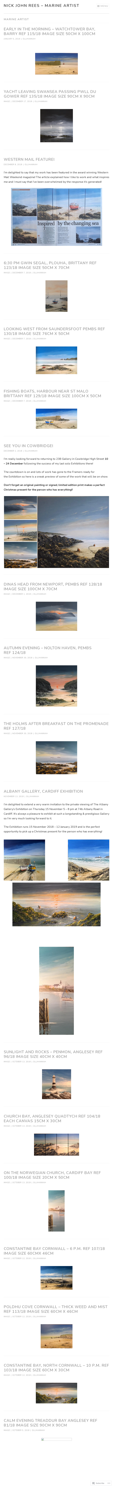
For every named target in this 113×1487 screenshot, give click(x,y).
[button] (20, 508)
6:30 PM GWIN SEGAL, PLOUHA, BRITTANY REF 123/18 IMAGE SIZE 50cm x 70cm (50, 265)
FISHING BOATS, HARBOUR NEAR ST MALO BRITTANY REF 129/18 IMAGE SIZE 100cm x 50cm (52, 394)
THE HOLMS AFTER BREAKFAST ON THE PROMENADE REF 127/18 (56, 726)
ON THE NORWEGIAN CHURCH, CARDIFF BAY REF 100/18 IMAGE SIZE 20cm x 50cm (52, 1175)
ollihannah (29, 39)
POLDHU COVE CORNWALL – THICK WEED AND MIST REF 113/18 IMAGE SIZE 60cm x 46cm (56, 1309)
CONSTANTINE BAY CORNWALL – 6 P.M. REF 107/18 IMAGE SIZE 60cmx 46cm (54, 1251)
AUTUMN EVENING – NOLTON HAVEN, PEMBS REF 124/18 (48, 650)
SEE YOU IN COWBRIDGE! (28, 446)
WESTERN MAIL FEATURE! (29, 159)
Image (7, 101)
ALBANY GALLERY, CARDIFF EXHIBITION (43, 791)
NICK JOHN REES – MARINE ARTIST (41, 5)
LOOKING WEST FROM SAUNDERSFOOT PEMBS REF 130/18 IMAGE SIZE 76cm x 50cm (54, 331)
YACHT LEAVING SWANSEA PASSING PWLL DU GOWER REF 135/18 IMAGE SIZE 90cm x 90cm (50, 94)
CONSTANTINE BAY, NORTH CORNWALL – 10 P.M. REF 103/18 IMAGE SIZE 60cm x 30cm (56, 1368)
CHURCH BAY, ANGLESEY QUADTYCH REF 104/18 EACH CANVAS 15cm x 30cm (52, 1119)
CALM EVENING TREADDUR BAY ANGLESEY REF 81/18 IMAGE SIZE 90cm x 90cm (50, 1423)
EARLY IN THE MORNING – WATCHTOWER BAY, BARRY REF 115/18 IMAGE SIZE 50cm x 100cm (49, 31)
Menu (104, 6)
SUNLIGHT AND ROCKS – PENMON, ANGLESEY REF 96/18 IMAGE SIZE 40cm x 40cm (53, 1054)
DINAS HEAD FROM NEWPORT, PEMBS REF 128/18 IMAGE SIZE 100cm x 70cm (53, 587)
